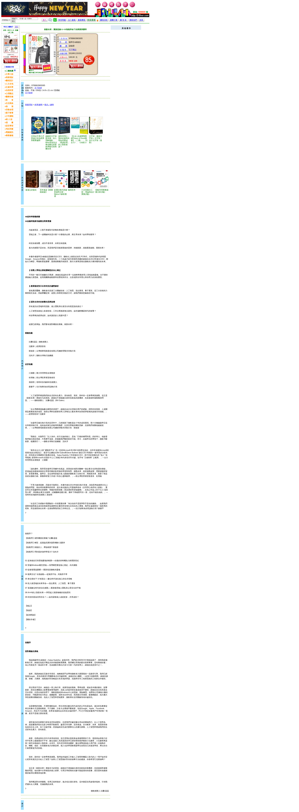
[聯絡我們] (133, 21)
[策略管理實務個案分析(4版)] (102, 179)
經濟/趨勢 (39, 105)
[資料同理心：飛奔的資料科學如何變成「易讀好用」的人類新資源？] (64, 125)
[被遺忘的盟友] (32, 179)
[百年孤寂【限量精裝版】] (46, 179)
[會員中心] (118, 7)
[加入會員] (112, 7)
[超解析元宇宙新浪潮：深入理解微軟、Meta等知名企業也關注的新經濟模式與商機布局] (51, 125)
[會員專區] (81, 21)
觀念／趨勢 (49, 105)
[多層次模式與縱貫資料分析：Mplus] (60, 179)
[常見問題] (125, 7)
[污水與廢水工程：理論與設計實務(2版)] (88, 179)
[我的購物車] (105, 7)
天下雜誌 (72, 50)
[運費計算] (113, 21)
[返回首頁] (141, 21)
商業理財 (29, 105)
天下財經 (38, 88)
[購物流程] (103, 21)
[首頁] (132, 7)
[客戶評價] (50, 21)
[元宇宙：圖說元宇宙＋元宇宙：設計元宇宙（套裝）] (96, 125)
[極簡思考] (74, 179)
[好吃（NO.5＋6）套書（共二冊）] (11, 43)
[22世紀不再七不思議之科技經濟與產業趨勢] (38, 125)
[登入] (45, 21)
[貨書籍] (91, 21)
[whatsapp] (55, 21)
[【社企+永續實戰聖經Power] (79, 125)
